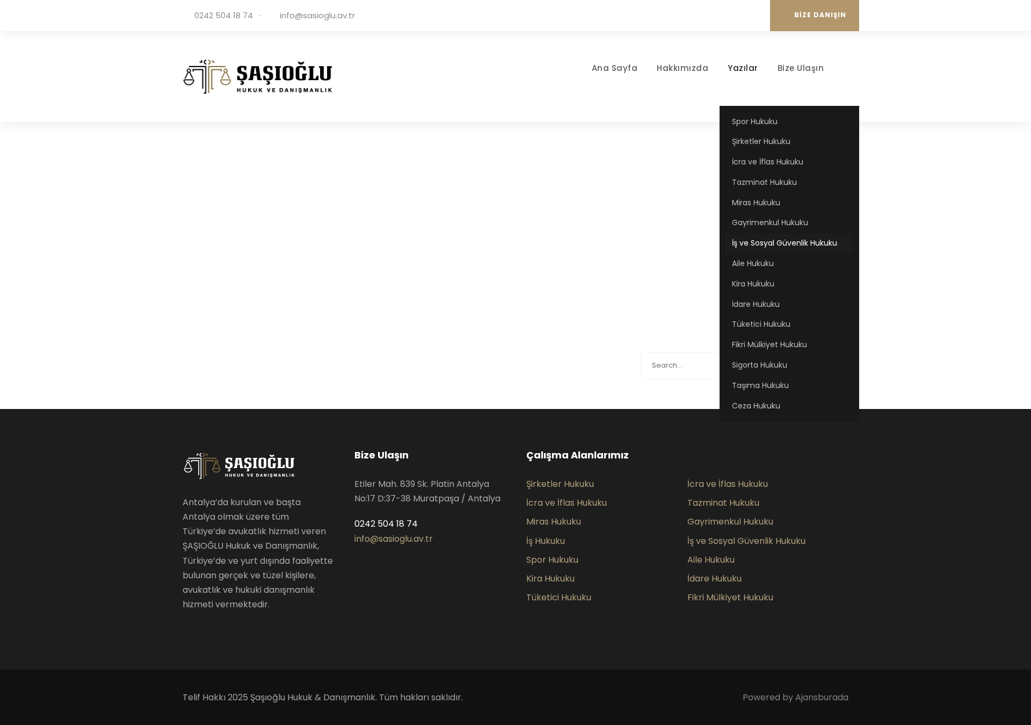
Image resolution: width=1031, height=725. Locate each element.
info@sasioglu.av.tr (317, 15)
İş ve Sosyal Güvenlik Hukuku (784, 243)
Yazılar (743, 68)
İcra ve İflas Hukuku (767, 161)
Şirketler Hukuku (761, 141)
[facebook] (719, 15)
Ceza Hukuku (756, 405)
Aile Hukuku (753, 263)
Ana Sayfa (615, 68)
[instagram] (752, 15)
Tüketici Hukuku (761, 324)
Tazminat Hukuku (764, 182)
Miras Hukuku (756, 202)
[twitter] (735, 15)
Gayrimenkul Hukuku (770, 222)
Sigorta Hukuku (759, 365)
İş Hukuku (545, 541)
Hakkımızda (682, 68)
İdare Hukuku (756, 304)
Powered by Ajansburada (795, 697)
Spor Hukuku (755, 121)
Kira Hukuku (753, 283)
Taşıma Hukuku (760, 385)
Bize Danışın (820, 14)
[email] (703, 15)
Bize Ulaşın (801, 68)
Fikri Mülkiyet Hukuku (769, 344)
